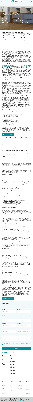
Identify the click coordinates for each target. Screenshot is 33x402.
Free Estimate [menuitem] (4, 393)
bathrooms (6, 163)
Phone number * (4, 323)
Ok (27, 399)
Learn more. (22, 400)
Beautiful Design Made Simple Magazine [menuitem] (12, 389)
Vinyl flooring (4, 65)
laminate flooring (7, 59)
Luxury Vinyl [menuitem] (3, 385)
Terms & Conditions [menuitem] (27, 391)
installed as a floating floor (10, 57)
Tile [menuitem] (2, 391)
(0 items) (31, 1)
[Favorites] (30, 2)
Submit (16, 348)
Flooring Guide (9, 13)
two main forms (27, 66)
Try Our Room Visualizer (7, 134)
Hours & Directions (3, 364)
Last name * (19, 309)
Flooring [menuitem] (3, 383)
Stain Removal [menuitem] (20, 383)
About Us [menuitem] (27, 383)
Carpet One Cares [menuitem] (27, 387)
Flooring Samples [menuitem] (11, 386)
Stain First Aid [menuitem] (20, 385)
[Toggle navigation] (1, 1)
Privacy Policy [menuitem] (28, 393)
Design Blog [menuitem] (11, 392)
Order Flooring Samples (7, 298)
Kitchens (6, 74)
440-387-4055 (3, 362)
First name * (3, 309)
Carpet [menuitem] (3, 388)
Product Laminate (15, 13)
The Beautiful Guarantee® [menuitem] (20, 389)
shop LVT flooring (11, 148)
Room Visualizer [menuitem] (12, 383)
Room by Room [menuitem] (28, 385)
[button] (28, 2)
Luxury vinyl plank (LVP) (6, 97)
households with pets (6, 181)
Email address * (19, 323)
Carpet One (3, 13)
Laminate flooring (5, 51)
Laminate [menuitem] (3, 390)
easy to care (12, 92)
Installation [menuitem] (19, 392)
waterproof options (7, 66)
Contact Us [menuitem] (27, 389)
